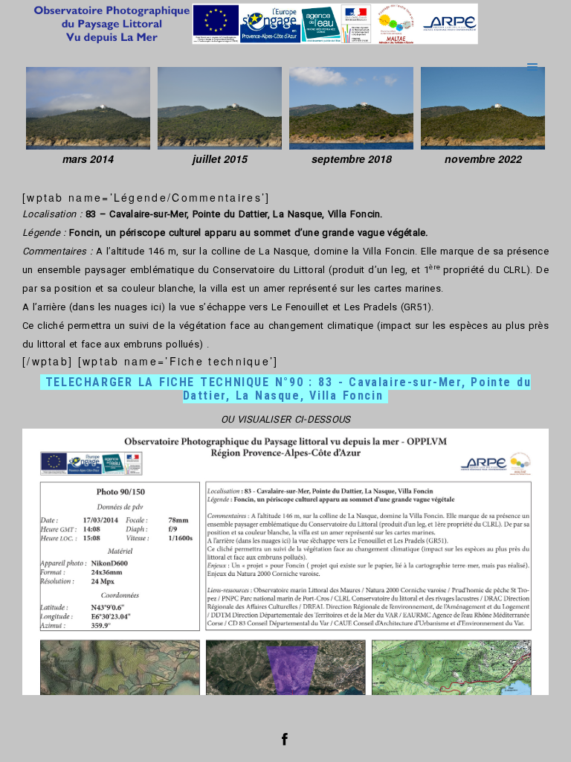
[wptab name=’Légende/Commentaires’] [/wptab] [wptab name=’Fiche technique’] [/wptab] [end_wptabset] (285, 423)
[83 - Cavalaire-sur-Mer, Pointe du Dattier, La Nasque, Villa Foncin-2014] (88, 108)
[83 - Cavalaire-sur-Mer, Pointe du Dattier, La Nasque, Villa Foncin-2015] (220, 108)
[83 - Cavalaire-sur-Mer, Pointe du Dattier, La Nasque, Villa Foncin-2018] (351, 108)
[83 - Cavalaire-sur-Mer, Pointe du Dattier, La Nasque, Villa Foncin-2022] (483, 108)
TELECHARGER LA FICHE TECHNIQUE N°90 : (288, 389)
